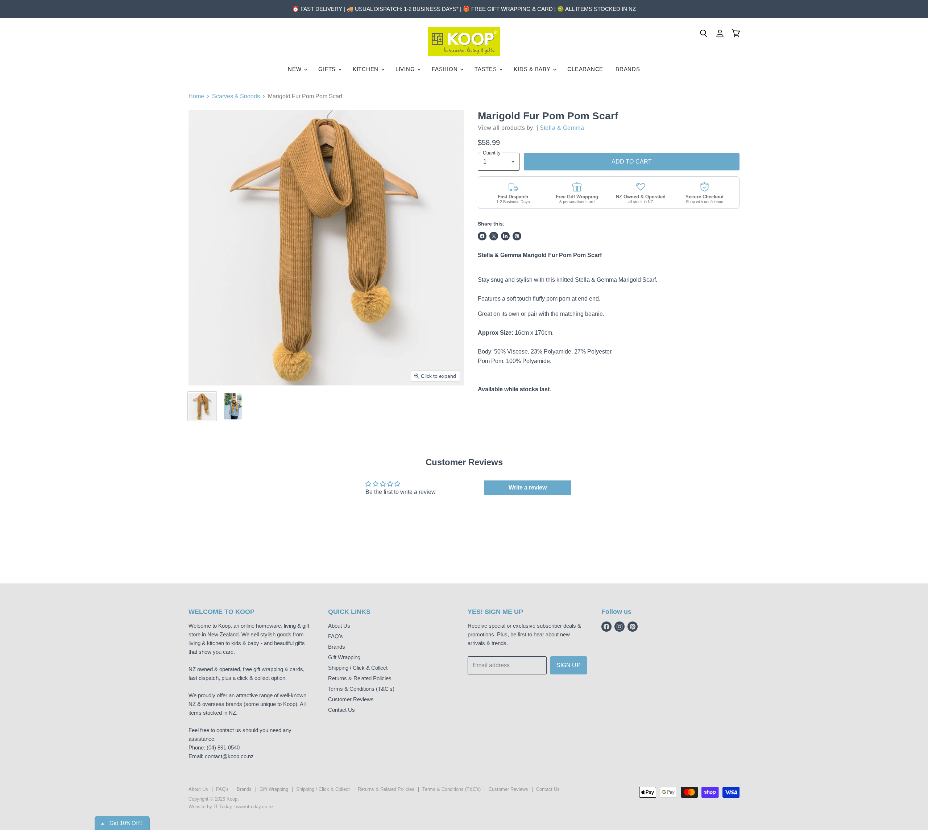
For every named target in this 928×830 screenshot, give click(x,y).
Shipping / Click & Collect (358, 668)
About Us (339, 626)
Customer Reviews (351, 699)
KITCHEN (366, 69)
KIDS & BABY (533, 69)
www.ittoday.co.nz (255, 806)
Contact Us (341, 710)
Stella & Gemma (562, 128)
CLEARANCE (585, 69)
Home (196, 96)
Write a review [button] (528, 487)
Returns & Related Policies (360, 678)
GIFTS (327, 69)
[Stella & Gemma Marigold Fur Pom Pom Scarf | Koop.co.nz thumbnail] (202, 406)
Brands (336, 647)
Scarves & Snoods (236, 96)
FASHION (445, 69)
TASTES (486, 69)
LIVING (406, 69)
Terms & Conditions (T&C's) (361, 689)
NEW (295, 69)
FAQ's (335, 636)
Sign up (568, 665)
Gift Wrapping (344, 657)
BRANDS (628, 69)
